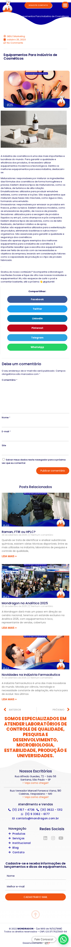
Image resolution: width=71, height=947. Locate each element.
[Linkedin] (45, 837)
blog (14, 16)
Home (5, 16)
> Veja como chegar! (35, 783)
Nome (6, 417)
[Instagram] (53, 837)
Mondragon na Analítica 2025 (25, 603)
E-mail (6, 431)
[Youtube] (60, 837)
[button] (65, 5)
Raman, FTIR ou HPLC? (19, 532)
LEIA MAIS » (9, 556)
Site (4, 445)
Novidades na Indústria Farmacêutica (31, 674)
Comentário (9, 380)
